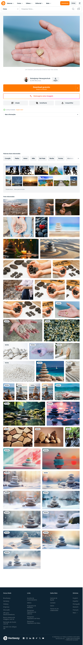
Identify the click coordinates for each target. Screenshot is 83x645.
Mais (47, 3)
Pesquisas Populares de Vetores (31, 611)
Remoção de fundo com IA (9, 622)
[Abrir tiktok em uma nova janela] (36, 637)
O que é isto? (19, 110)
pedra (17, 157)
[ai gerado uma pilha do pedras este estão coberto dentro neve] (22, 499)
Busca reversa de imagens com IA (9, 617)
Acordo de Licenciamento (32, 598)
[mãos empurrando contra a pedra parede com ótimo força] (67, 350)
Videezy (5, 603)
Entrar (73, 3)
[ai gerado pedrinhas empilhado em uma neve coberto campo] (22, 479)
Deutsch (74, 606)
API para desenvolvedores (9, 612)
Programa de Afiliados (31, 605)
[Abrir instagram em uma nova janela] (27, 637)
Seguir (55, 80)
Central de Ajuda (52, 598)
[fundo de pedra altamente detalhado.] (17, 436)
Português (74, 603)
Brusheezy (6, 597)
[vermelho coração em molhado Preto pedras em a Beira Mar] (41, 226)
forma (60, 157)
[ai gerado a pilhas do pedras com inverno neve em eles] (22, 519)
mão (33, 157)
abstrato (70, 157)
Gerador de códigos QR (10, 626)
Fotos (19, 3)
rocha (52, 157)
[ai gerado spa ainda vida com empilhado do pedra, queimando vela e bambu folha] (21, 248)
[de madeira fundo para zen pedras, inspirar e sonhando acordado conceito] (64, 226)
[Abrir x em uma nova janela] (40, 637)
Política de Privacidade (71, 637)
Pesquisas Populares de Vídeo (31, 622)
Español (74, 600)
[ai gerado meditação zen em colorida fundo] (63, 413)
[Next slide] (75, 157)
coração (8, 157)
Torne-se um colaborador (53, 608)
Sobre (51, 605)
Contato (52, 602)
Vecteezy (6, 600)
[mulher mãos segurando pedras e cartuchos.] (18, 226)
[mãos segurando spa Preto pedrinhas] (27, 268)
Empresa (6, 606)
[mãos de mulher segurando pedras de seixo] (18, 289)
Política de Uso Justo (70, 639)
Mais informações (10, 113)
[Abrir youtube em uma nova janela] (43, 637)
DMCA (29, 602)
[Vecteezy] (3, 3)
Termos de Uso (58, 637)
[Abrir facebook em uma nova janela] (23, 637)
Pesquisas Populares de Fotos (33, 616)
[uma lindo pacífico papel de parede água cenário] (50, 370)
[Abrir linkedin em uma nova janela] (30, 637)
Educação (6, 609)
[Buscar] (73, 9)
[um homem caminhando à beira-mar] (67, 308)
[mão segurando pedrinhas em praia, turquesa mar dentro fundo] (67, 390)
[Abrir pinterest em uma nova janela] (33, 637)
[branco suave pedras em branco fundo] (15, 350)
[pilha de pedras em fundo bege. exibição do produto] (48, 436)
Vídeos (28, 3)
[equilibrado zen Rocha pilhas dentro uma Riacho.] (72, 436)
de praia (42, 157)
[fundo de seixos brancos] (19, 370)
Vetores (9, 3)
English (73, 597)
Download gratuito (41, 88)
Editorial (38, 3)
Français (74, 609)
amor (25, 157)
